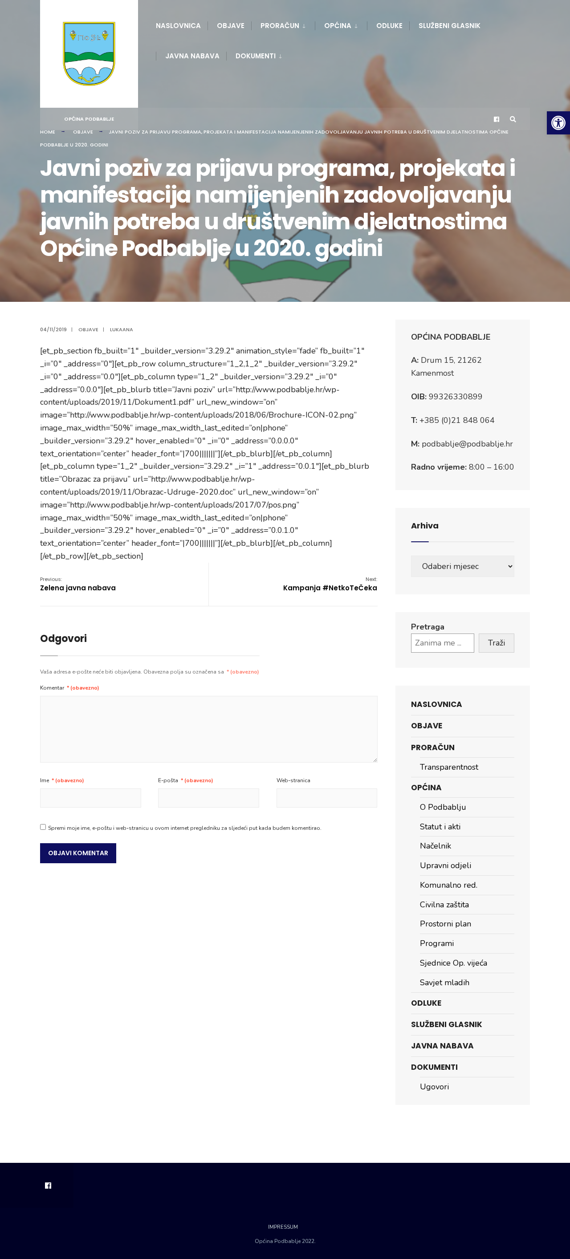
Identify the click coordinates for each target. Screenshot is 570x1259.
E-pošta (185, 780)
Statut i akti (440, 826)
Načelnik (435, 846)
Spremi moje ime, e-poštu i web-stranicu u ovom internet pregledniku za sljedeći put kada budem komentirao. (185, 828)
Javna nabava (192, 56)
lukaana (121, 329)
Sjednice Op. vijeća (453, 963)
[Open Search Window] (513, 119)
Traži (496, 643)
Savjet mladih (444, 982)
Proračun (280, 25)
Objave (230, 25)
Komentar (69, 687)
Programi (437, 943)
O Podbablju (443, 807)
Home (47, 131)
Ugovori (434, 1086)
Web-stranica (293, 780)
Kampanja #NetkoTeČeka (330, 584)
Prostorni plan (445, 923)
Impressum (283, 1227)
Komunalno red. (448, 885)
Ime (62, 780)
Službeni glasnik (449, 25)
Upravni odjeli (445, 865)
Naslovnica (178, 25)
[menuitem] (283, 24)
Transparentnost (449, 767)
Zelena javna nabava (78, 584)
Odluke (389, 25)
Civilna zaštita (444, 904)
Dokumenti (256, 56)
